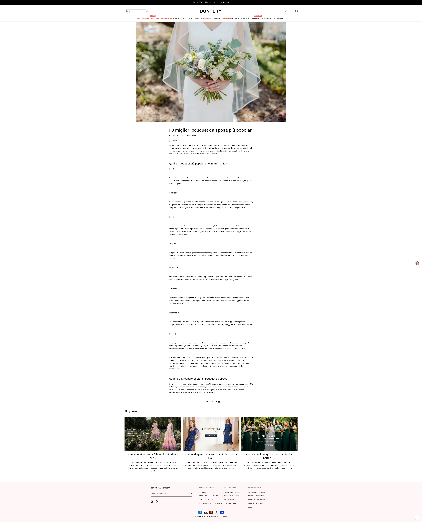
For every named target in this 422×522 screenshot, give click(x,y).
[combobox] (136, 11)
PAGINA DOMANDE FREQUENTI (258, 499)
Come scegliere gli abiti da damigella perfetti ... (269, 456)
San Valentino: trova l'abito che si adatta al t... (153, 456)
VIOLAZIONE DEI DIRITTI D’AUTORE (210, 503)
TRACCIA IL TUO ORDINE (256, 496)
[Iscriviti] (191, 494)
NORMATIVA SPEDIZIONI (232, 492)
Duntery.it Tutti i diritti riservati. (217, 516)
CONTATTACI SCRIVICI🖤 (257, 492)
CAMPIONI (256, 18)
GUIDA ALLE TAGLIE (230, 503)
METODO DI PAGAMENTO (232, 496)
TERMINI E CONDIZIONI (206, 499)
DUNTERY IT (203, 516)
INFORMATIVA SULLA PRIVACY (209, 496)
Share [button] (174, 141)
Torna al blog (212, 401)
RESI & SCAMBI (229, 499)
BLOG (250, 507)
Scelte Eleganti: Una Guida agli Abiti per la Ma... (211, 456)
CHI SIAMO (202, 492)
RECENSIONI (278, 19)
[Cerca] (146, 11)
